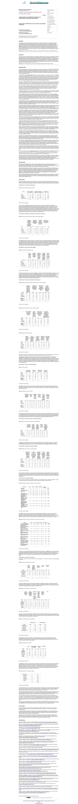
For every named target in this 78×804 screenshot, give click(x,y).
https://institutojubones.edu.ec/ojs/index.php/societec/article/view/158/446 (39, 754)
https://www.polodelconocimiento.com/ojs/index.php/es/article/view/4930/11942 (31, 792)
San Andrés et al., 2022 (46, 153)
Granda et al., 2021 (40, 153)
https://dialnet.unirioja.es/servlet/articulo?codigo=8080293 (28, 779)
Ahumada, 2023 (35, 77)
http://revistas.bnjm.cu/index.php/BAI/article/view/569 (27, 737)
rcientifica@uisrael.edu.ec (39, 803)
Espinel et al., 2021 (27, 141)
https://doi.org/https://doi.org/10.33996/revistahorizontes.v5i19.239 (29, 768)
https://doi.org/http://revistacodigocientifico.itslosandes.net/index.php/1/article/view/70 (32, 771)
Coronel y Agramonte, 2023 (54, 117)
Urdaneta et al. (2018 (26, 81)
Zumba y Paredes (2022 (45, 701)
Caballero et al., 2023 (55, 108)
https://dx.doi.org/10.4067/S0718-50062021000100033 (29, 728)
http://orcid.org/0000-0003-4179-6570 (26, 33)
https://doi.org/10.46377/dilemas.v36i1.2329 (51, 788)
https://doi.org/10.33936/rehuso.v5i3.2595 (25, 784)
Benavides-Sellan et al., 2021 (30, 75)
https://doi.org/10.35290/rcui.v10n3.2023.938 (24, 13)
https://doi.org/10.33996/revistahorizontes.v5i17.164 (49, 756)
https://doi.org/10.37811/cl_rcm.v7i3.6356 (25, 742)
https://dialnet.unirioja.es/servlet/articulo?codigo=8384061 (28, 731)
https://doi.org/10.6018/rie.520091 (37, 759)
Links (57, 722)
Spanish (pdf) (51, 16)
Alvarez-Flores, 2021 (47, 92)
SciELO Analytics (51, 13)
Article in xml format (51, 17)
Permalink (50, 32)
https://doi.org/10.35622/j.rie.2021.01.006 (38, 745)
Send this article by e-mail (52, 24)
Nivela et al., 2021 (27, 73)
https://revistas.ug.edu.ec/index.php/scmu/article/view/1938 (40, 739)
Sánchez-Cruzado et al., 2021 (28, 77)
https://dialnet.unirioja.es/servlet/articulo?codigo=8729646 (46, 722)
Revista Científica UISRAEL (25, 9)
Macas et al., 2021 (29, 86)
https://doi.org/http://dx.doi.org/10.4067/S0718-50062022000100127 (29, 776)
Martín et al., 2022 (31, 113)
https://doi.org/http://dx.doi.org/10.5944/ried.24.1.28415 (44, 773)
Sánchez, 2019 (42, 152)
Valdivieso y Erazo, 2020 (34, 151)
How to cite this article (52, 20)
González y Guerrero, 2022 (34, 141)
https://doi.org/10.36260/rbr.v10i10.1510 (50, 749)
